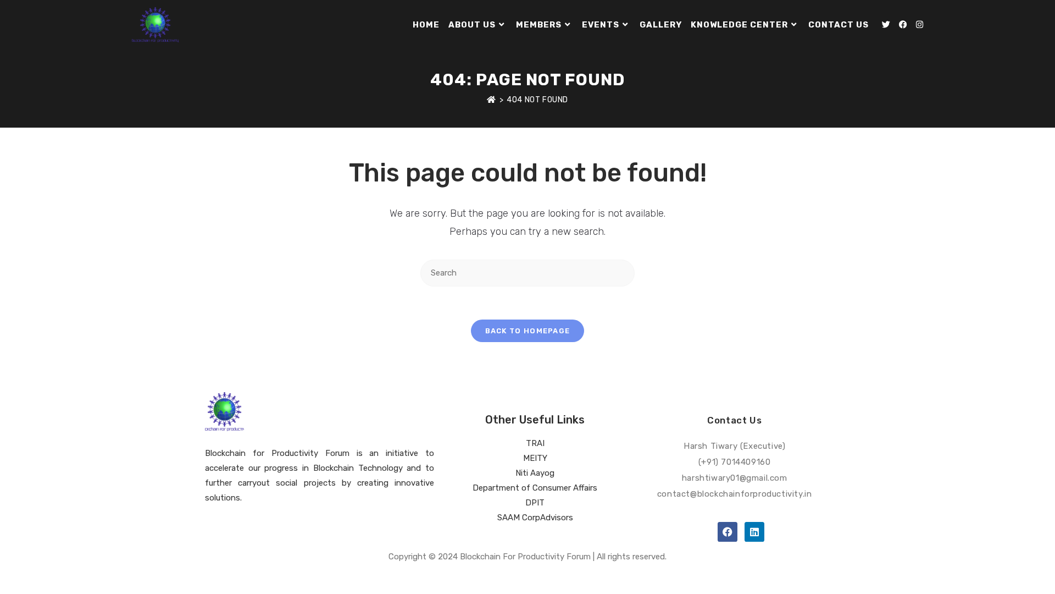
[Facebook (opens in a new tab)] (903, 24)
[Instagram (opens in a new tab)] (920, 24)
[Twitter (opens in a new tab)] (886, 24)
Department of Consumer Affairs (535, 488)
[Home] (491, 100)
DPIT (535, 503)
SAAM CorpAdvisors (535, 517)
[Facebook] (727, 532)
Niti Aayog (534, 473)
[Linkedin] (754, 532)
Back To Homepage (527, 331)
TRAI (535, 443)
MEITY (535, 458)
